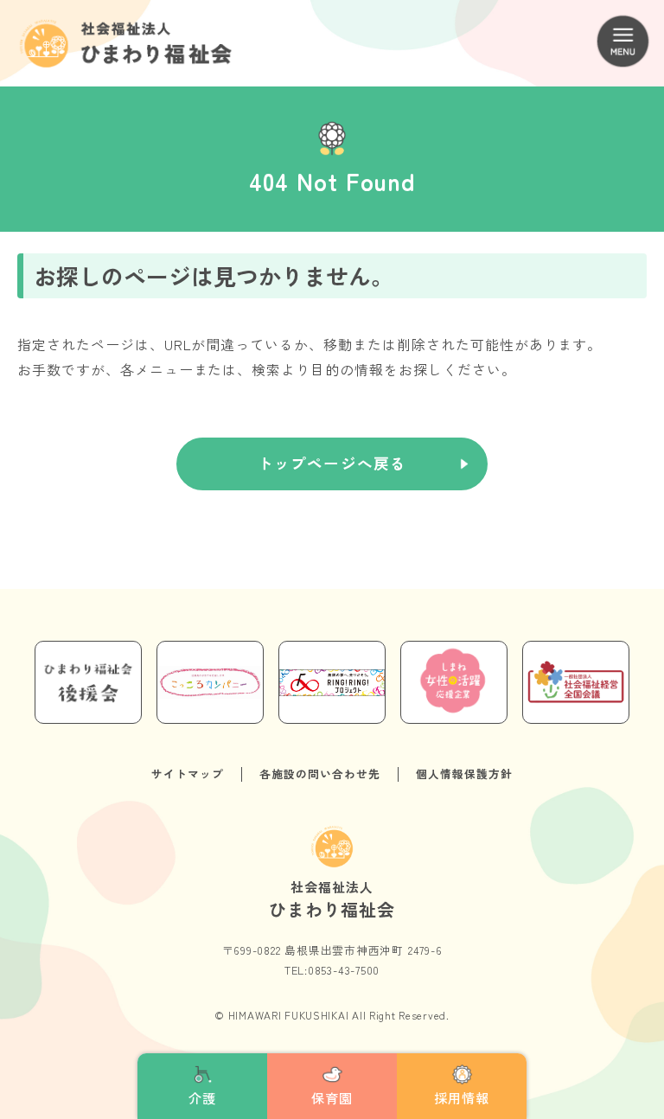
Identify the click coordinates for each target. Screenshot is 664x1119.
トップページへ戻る (332, 463)
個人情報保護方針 (464, 773)
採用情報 (461, 1097)
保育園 (332, 1097)
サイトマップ (187, 773)
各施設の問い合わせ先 (319, 773)
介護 (202, 1097)
